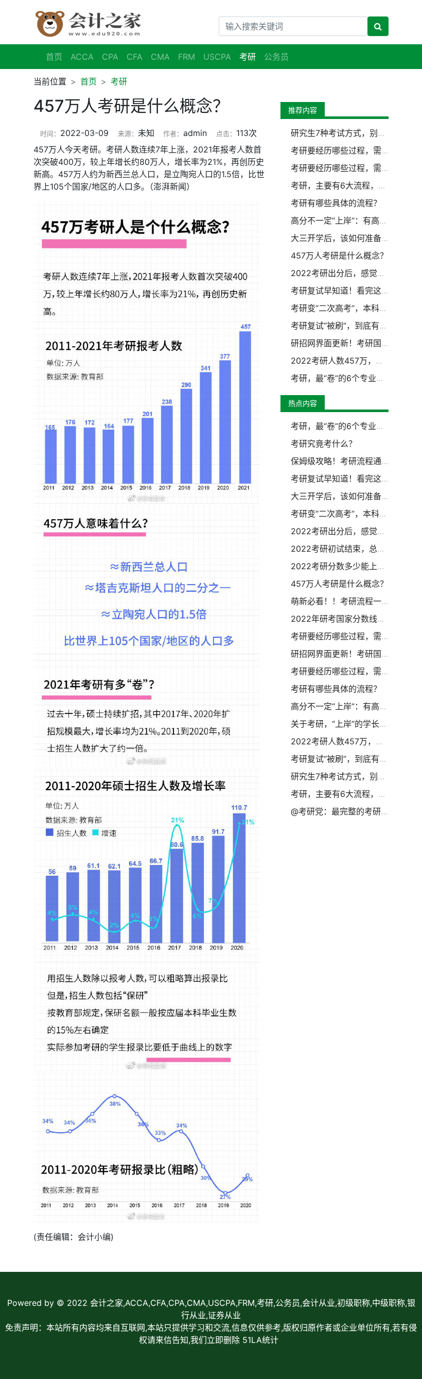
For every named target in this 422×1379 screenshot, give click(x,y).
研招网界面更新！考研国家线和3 (351, 343)
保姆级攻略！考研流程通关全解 (348, 461)
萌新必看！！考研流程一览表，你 (352, 601)
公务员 (276, 57)
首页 (54, 57)
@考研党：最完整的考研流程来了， (356, 811)
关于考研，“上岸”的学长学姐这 (347, 724)
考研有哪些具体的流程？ (336, 203)
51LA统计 (260, 1340)
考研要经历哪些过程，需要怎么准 (352, 150)
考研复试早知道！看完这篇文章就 (352, 290)
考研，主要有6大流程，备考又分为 (355, 185)
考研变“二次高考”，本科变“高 (345, 308)
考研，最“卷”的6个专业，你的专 (350, 378)
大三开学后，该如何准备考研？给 (352, 238)
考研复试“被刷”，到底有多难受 (347, 325)
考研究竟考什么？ (324, 443)
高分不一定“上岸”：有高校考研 (347, 220)
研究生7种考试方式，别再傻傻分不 (355, 133)
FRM (186, 57)
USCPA (217, 57)
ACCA (82, 57)
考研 (119, 81)
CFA (135, 57)
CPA (110, 57)
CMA (160, 57)
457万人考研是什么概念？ (339, 255)
